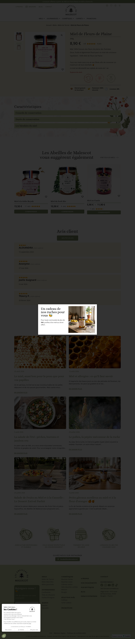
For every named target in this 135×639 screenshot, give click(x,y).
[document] (67, 319)
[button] (94, 307)
